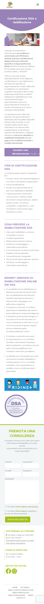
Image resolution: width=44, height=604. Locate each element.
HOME (14, 587)
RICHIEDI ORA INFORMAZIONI (20, 152)
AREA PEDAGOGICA (20, 593)
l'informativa (20, 511)
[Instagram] (14, 573)
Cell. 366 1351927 (14, 538)
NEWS (30, 595)
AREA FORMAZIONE (16, 595)
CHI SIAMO (24, 587)
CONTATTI (20, 598)
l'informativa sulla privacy (26, 507)
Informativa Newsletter (16, 543)
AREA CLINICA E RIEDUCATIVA (20, 590)
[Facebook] (9, 573)
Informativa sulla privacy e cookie (20, 540)
